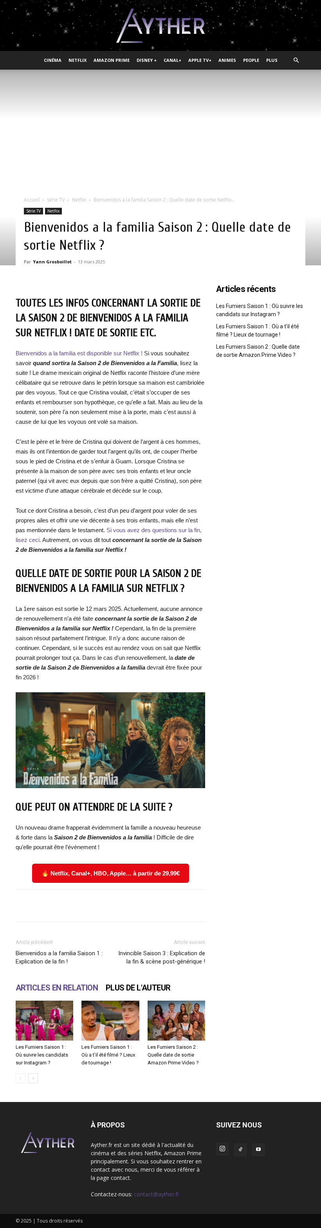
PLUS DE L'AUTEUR (138, 987)
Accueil (32, 199)
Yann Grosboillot (52, 262)
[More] (253, 905)
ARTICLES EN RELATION (57, 987)
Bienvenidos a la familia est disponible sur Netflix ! (79, 353)
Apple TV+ (199, 60)
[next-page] (33, 1078)
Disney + (147, 60)
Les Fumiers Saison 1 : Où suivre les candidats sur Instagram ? (42, 1055)
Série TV (56, 199)
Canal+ (172, 60)
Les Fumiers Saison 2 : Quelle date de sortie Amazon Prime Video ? (173, 1055)
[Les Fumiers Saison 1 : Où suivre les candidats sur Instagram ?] (44, 1020)
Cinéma (52, 60)
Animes (227, 60)
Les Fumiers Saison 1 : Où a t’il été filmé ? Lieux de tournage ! (108, 1055)
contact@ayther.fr (156, 1194)
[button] (296, 60)
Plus (272, 60)
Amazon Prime (112, 60)
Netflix (78, 60)
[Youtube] (258, 1149)
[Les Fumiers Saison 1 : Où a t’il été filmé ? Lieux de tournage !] (110, 1020)
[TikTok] (240, 1149)
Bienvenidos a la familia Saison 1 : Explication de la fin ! (59, 957)
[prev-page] (20, 1078)
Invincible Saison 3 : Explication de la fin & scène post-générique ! (161, 957)
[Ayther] (160, 25)
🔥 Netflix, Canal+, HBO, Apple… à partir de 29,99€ (110, 873)
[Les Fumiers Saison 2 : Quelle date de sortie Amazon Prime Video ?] (176, 1020)
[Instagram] (222, 1149)
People (251, 60)
